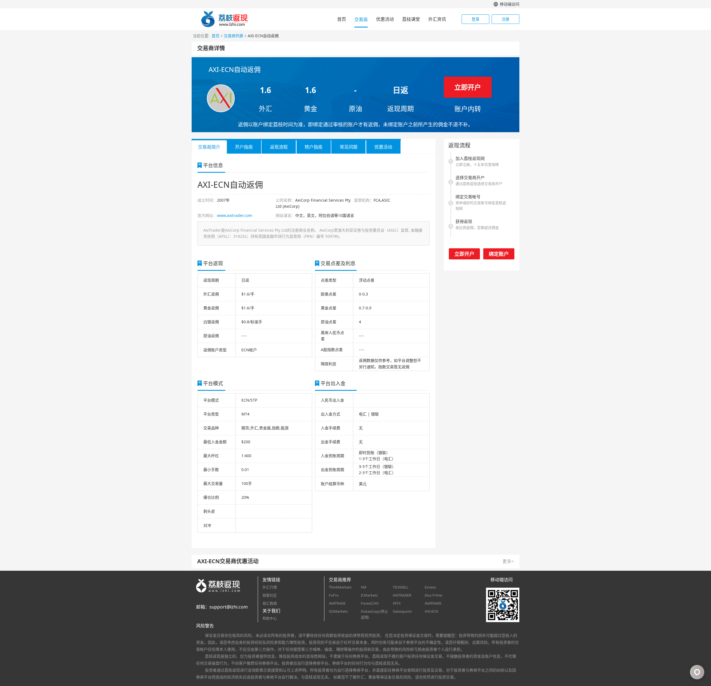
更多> (508, 561)
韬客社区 (269, 595)
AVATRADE (337, 603)
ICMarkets (369, 595)
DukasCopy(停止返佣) (374, 614)
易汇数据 (269, 603)
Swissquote (402, 611)
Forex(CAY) (370, 603)
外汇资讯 (437, 19)
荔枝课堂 (411, 19)
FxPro (334, 595)
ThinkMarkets (340, 587)
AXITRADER (402, 595)
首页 (341, 19)
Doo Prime (433, 595)
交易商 (361, 19)
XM (363, 587)
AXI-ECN (431, 611)
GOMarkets (338, 611)
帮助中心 (269, 618)
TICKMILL (401, 587)
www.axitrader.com (234, 215)
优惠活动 (385, 19)
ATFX (397, 603)
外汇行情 (269, 587)
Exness (430, 587)
